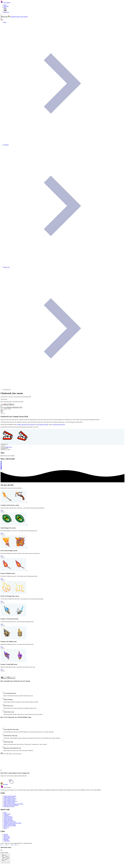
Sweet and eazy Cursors (8, 806)
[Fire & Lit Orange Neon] (13, 593)
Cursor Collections (7, 819)
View (2, 510)
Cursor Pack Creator (8, 817)
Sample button (16, 407)
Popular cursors (7, 813)
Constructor (6, 815)
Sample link (9, 407)
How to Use (6, 12)
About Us (5, 834)
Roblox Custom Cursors (9, 802)
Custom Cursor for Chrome (9, 796)
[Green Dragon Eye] (13, 525)
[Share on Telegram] (62, 468)
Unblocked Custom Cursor (9, 821)
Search (5, 812)
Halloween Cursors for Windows (11, 805)
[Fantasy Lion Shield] (13, 638)
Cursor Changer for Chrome (9, 798)
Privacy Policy (6, 837)
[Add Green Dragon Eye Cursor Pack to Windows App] (4, 534)
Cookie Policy (6, 840)
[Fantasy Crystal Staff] (13, 661)
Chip (21, 407)
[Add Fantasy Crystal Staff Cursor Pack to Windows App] (4, 671)
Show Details (5, 852)
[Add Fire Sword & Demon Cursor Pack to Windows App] (4, 557)
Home (4, 5)
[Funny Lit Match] (13, 570)
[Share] (2, 412)
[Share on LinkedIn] (62, 466)
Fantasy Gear (9, 447)
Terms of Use (6, 838)
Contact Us (6, 835)
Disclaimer (5, 839)
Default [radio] (7, 404)
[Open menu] (1, 15)
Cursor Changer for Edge (9, 800)
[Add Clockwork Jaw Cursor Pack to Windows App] (4, 413)
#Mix (8, 771)
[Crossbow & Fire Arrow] (13, 502)
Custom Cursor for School (9, 824)
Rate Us (5, 828)
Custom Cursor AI (7, 816)
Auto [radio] (2, 404)
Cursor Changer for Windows (10, 801)
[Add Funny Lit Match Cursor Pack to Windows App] (4, 580)
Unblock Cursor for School (9, 825)
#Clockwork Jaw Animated (15, 771)
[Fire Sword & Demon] (13, 547)
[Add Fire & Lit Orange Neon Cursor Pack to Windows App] (4, 603)
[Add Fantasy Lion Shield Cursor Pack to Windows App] (4, 648)
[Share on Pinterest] (62, 465)
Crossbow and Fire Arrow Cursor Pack (26, 424)
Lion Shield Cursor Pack (42, 424)
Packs (4, 7)
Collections (6, 6)
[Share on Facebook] (62, 462)
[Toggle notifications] (1, 18)
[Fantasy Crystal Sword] (13, 616)
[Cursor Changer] (2, 2)
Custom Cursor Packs (8, 820)
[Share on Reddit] (62, 469)
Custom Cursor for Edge (9, 797)
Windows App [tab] (12, 678)
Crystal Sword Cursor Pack (58, 424)
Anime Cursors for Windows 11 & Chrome (13, 803)
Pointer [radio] (12, 404)
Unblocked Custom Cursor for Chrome (12, 823)
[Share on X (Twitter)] (62, 463)
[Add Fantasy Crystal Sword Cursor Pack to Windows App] (4, 625)
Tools (5, 9)
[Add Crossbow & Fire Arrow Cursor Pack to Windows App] (4, 512)
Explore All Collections (6, 764)
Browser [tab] (4, 678)
